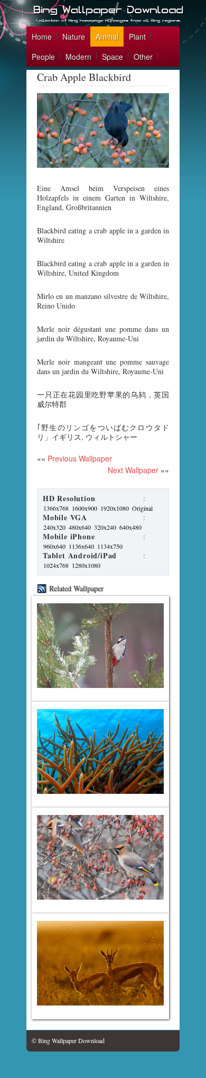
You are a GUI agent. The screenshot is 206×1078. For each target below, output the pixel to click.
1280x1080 (86, 565)
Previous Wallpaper (78, 458)
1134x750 (110, 546)
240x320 (54, 527)
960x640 (54, 546)
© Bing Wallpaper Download (68, 1040)
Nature (73, 36)
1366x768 (56, 508)
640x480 (130, 527)
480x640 (80, 527)
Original (142, 508)
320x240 (105, 527)
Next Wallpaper (133, 470)
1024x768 (56, 565)
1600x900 (84, 508)
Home (42, 36)
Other (143, 56)
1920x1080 (114, 508)
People (43, 56)
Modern (78, 56)
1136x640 (81, 546)
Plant (137, 36)
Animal (107, 36)
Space (112, 56)
